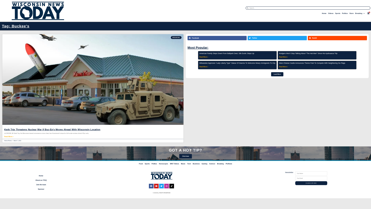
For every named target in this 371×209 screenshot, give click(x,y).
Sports (337, 13)
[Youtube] (156, 186)
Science (212, 164)
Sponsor (41, 189)
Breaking (358, 13)
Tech (189, 164)
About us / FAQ (41, 180)
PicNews (229, 164)
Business (196, 164)
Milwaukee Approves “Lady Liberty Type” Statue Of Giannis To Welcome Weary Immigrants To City (237, 63)
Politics (345, 13)
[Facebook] (151, 186)
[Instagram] (166, 186)
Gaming (204, 164)
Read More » (9, 136)
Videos (331, 13)
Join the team (41, 184)
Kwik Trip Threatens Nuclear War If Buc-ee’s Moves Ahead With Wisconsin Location (52, 129)
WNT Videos (174, 164)
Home (324, 13)
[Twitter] (161, 186)
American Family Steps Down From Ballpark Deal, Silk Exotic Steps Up (226, 53)
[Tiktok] (171, 186)
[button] (217, 38)
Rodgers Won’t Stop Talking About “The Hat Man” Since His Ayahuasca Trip (308, 53)
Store (351, 13)
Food (141, 164)
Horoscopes (163, 164)
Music (183, 164)
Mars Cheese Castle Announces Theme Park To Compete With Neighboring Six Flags (312, 63)
